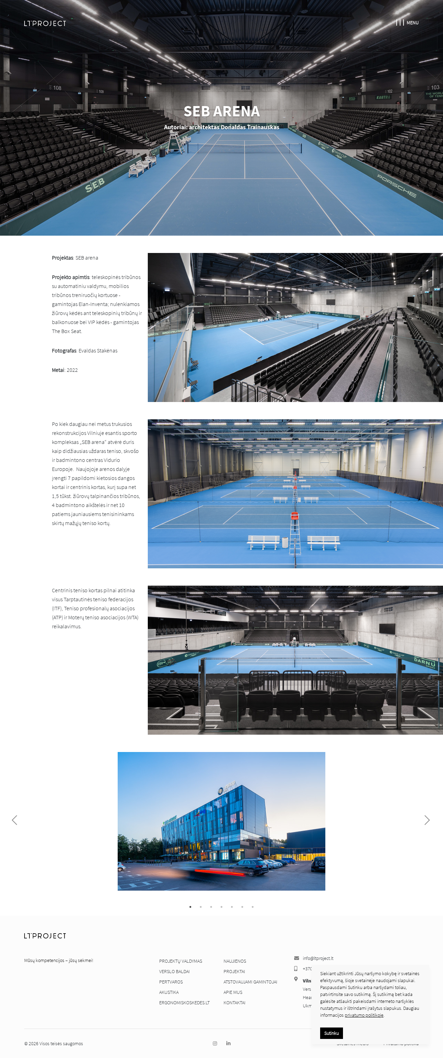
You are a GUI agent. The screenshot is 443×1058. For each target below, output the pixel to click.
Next (425, 820)
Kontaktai (234, 1002)
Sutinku (331, 1033)
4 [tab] (221, 906)
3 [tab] (211, 906)
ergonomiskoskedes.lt (184, 1002)
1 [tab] (190, 906)
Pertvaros (171, 982)
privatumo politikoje (364, 1015)
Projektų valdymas (180, 961)
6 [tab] (242, 906)
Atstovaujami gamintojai (250, 982)
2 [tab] (200, 906)
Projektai (234, 971)
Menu (413, 22)
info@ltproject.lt (318, 958)
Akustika (169, 992)
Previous (16, 820)
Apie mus (233, 992)
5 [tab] (231, 906)
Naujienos (235, 961)
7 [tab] (252, 906)
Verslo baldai (174, 971)
